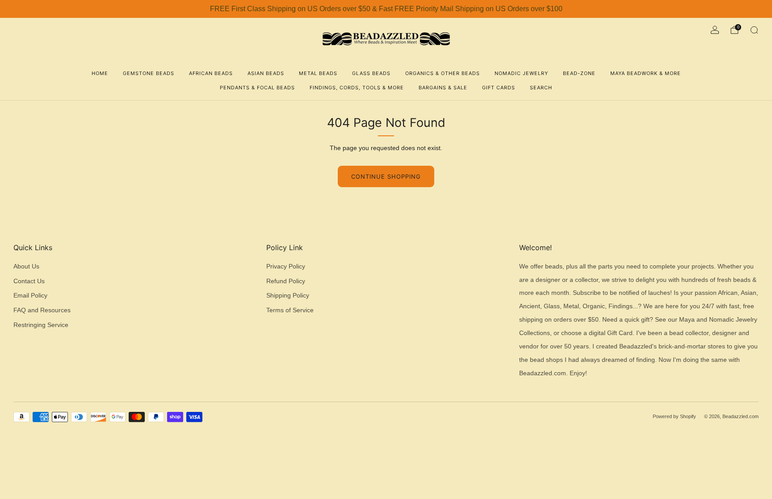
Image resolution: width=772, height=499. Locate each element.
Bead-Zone (579, 73)
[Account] (714, 29)
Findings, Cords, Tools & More (357, 87)
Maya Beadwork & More (645, 73)
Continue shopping (386, 176)
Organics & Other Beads (442, 73)
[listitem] (386, 9)
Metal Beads (318, 73)
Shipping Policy (287, 295)
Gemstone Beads (148, 73)
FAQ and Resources (42, 310)
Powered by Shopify (674, 416)
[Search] (754, 29)
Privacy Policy (285, 266)
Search (541, 87)
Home (100, 73)
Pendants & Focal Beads (257, 87)
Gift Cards (498, 87)
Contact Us (29, 281)
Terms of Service (290, 310)
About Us (26, 266)
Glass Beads (371, 73)
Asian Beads (266, 73)
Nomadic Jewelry (521, 73)
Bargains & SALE (443, 87)
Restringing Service (40, 325)
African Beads (211, 73)
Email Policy (30, 295)
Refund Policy (285, 281)
